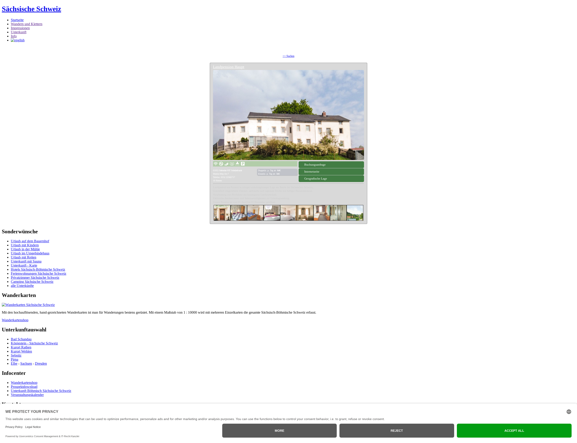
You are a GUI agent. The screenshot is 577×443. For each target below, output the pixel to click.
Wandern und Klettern (26, 24)
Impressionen (20, 28)
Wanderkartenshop (15, 320)
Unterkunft (18, 32)
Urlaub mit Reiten (23, 257)
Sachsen (26, 363)
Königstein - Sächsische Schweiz (34, 343)
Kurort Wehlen (21, 351)
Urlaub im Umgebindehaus (30, 253)
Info (14, 36)
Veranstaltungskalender (27, 395)
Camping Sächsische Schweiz (32, 281)
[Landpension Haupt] (288, 115)
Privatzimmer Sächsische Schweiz (35, 277)
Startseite (17, 20)
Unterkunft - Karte (24, 265)
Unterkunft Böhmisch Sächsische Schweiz (41, 391)
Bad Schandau (21, 339)
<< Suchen (288, 56)
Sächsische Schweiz (31, 9)
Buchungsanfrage (315, 164)
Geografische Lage (315, 178)
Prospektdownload (24, 387)
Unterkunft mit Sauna (26, 261)
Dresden (41, 363)
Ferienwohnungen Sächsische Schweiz (38, 273)
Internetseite (311, 171)
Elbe (14, 363)
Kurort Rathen (21, 347)
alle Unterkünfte (22, 286)
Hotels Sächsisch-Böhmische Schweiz (38, 269)
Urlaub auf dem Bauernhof (30, 241)
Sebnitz (16, 355)
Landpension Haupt (228, 67)
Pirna (14, 359)
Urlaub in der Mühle (25, 249)
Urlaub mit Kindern (25, 245)
